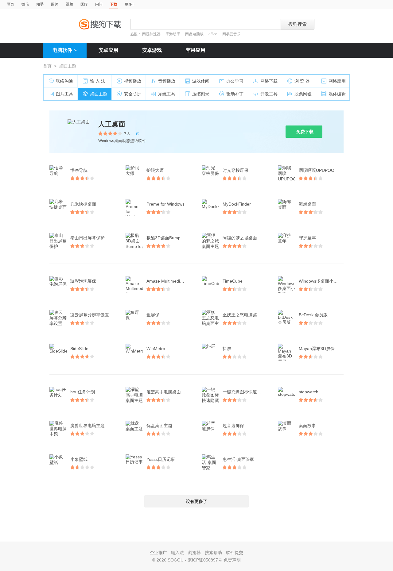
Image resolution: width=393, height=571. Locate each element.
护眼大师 (155, 170)
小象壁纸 (79, 459)
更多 (129, 4)
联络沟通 (64, 81)
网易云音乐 (231, 34)
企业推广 (158, 552)
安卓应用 (108, 50)
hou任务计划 (82, 391)
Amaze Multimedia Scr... (169, 281)
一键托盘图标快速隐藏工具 (246, 391)
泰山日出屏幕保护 (87, 237)
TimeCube (233, 281)
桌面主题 (98, 93)
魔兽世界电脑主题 (87, 425)
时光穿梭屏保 (235, 170)
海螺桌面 (307, 204)
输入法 (177, 552)
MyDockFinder (237, 204)
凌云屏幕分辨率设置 (89, 314)
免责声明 (232, 559)
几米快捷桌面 (83, 204)
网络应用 (337, 81)
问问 (99, 4)
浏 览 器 (302, 81)
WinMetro (155, 348)
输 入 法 (97, 81)
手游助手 (173, 34)
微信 (25, 4)
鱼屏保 (152, 314)
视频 (69, 4)
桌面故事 (307, 425)
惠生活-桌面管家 (238, 459)
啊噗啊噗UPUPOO (316, 170)
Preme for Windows (165, 204)
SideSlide (79, 348)
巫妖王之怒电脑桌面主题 (246, 314)
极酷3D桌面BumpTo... (167, 237)
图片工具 (64, 93)
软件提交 (234, 552)
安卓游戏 (152, 50)
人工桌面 (111, 124)
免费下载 (304, 131)
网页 (10, 4)
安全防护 (132, 93)
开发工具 (269, 93)
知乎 (40, 4)
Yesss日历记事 (160, 459)
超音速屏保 (233, 425)
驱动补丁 (234, 93)
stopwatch (308, 391)
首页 (47, 66)
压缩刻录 (200, 93)
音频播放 (166, 81)
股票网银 (303, 93)
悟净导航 (79, 170)
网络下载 (269, 81)
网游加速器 (151, 34)
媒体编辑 (337, 93)
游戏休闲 (200, 81)
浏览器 (194, 552)
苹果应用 (195, 50)
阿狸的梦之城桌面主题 (244, 237)
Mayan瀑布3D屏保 (317, 348)
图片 (54, 4)
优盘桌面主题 (159, 425)
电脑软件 (62, 50)
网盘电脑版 (194, 34)
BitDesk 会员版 (313, 314)
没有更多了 (196, 501)
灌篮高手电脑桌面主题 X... (169, 391)
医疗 (84, 4)
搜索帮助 (213, 552)
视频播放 (132, 81)
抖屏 (227, 348)
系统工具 (166, 93)
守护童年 (307, 237)
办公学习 (234, 81)
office (213, 34)
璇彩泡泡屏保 (83, 281)
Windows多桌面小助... (320, 281)
